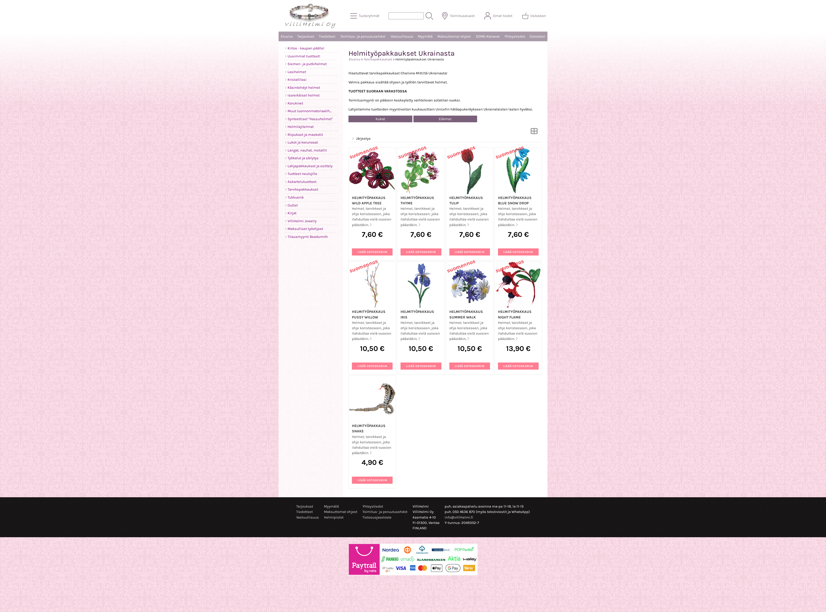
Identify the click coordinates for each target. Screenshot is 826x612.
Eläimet (445, 119)
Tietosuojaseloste (376, 517)
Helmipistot (334, 517)
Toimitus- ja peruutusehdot (362, 36)
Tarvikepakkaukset (378, 59)
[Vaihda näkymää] (534, 132)
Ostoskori (537, 36)
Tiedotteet (327, 36)
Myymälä (425, 36)
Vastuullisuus (402, 36)
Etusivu (287, 36)
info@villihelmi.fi (459, 517)
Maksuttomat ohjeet (454, 36)
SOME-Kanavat (488, 36)
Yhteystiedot (514, 36)
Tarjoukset (305, 36)
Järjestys (363, 138)
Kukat (380, 119)
